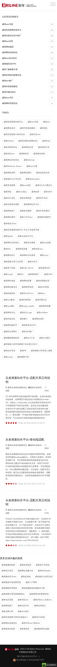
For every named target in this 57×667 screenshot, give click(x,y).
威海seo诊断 (45, 242)
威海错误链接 (25, 565)
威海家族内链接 (8, 629)
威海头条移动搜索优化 (17, 387)
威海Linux (44, 255)
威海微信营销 (39, 153)
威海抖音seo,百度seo (31, 623)
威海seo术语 (27, 98)
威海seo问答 (27, 41)
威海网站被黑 (9, 217)
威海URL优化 (9, 198)
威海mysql (8, 274)
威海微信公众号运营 (12, 179)
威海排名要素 (29, 242)
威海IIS (20, 274)
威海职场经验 (25, 300)
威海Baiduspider (33, 179)
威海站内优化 (40, 605)
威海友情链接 (25, 198)
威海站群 (35, 192)
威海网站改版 (9, 281)
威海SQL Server (27, 268)
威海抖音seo (34, 134)
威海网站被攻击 (10, 287)
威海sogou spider (26, 306)
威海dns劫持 (23, 611)
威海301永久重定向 (43, 185)
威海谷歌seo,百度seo (42, 600)
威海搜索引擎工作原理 (13, 261)
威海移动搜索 (25, 211)
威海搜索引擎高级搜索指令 (13, 594)
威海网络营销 (9, 173)
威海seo (46, 122)
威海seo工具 (29, 338)
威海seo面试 (44, 338)
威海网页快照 (27, 287)
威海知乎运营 (42, 198)
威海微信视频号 (44, 217)
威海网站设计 (9, 255)
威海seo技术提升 (27, 58)
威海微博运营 (44, 268)
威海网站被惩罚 (10, 325)
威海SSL (7, 249)
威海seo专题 (27, 24)
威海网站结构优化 (27, 52)
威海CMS (48, 274)
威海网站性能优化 (9, 623)
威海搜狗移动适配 (41, 629)
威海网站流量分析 (25, 571)
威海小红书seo (26, 217)
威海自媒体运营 (43, 173)
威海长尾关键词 (43, 211)
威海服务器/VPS (27, 64)
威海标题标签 (9, 293)
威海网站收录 (9, 128)
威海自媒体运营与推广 (27, 35)
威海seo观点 (21, 192)
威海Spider (8, 236)
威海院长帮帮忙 (10, 331)
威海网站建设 (27, 47)
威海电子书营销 (42, 565)
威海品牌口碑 (7, 611)
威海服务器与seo (9, 576)
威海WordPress (26, 293)
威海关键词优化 (27, 92)
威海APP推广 (27, 331)
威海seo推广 (27, 81)
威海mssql (8, 357)
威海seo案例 (9, 300)
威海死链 (7, 192)
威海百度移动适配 (11, 204)
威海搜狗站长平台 (31, 204)
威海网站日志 (9, 312)
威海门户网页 (31, 582)
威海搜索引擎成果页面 (11, 582)
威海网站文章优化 (11, 242)
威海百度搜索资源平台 (27, 30)
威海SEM (48, 192)
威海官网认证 (41, 300)
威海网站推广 (34, 274)
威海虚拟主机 (44, 147)
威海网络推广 (9, 211)
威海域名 (44, 128)
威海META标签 (38, 617)
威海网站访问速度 (27, 255)
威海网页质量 (44, 306)
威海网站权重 (25, 281)
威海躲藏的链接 (8, 565)
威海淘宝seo (37, 249)
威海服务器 (24, 153)
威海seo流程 (25, 185)
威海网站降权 (25, 173)
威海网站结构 (38, 319)
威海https (46, 141)
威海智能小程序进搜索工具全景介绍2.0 (20, 344)
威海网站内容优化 (11, 160)
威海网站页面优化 (27, 103)
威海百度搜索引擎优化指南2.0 (15, 617)
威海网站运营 (27, 147)
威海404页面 (43, 287)
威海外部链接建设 (27, 86)
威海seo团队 (9, 306)
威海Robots (9, 141)
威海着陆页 (24, 629)
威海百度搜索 (9, 185)
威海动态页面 (7, 600)
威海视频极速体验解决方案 (33, 588)
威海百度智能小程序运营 (14, 134)
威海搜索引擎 (23, 357)
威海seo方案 (31, 166)
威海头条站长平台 (25, 236)
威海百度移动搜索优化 (27, 75)
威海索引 (24, 319)
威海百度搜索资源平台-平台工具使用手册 (21, 230)
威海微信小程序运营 (44, 576)
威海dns (41, 293)
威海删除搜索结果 (11, 338)
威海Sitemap (29, 160)
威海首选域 (26, 576)
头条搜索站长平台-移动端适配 (25, 439)
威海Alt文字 (32, 261)
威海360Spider (44, 571)
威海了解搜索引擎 (27, 69)
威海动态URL (23, 605)
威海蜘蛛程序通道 (9, 588)
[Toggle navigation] (53, 4)
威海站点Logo (26, 312)
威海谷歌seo (9, 153)
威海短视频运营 (43, 281)
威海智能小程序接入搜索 (41, 350)
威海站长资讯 (9, 350)
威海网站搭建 (21, 249)
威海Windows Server (13, 166)
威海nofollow (42, 312)
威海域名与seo (10, 223)
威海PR (23, 350)
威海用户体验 (9, 268)
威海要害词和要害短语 (39, 594)
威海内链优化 (9, 319)
